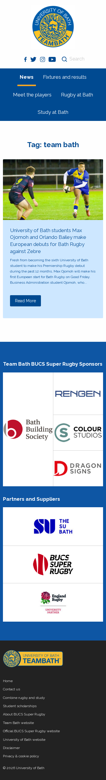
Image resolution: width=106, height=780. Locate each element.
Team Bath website (18, 723)
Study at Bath (53, 112)
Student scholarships (20, 706)
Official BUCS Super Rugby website (31, 731)
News (27, 77)
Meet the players (32, 95)
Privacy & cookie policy (21, 756)
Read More (25, 300)
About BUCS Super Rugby (24, 714)
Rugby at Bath (77, 95)
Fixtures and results (65, 77)
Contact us (11, 689)
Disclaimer (11, 748)
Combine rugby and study (24, 698)
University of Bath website (24, 740)
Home (8, 681)
